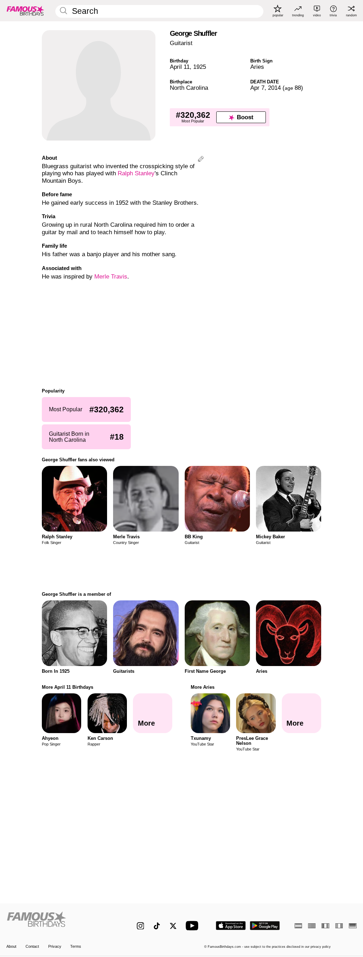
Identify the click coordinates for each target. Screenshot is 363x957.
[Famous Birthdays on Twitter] (173, 926)
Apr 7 (257, 87)
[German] (352, 925)
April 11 (180, 67)
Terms (75, 946)
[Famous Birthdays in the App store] (231, 925)
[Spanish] (298, 925)
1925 (199, 67)
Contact (32, 946)
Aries (257, 67)
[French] (325, 925)
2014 (274, 87)
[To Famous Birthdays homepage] (25, 11)
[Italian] (339, 925)
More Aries (202, 687)
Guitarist (181, 43)
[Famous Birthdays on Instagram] (140, 926)
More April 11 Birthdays (67, 687)
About (11, 946)
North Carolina (189, 87)
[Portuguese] (311, 925)
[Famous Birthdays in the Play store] (265, 925)
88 (293, 87)
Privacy (54, 946)
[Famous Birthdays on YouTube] (193, 925)
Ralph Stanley (136, 173)
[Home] (61, 922)
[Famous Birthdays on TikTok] (157, 926)
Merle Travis (110, 276)
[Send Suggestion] (201, 160)
